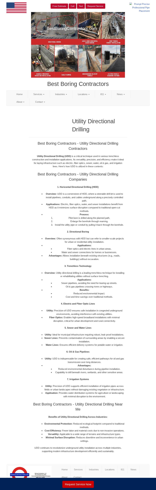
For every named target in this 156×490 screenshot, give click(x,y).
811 (102, 94)
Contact (39, 102)
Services (38, 94)
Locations (83, 94)
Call (72, 6)
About (19, 102)
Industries (60, 94)
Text (81, 6)
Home (19, 94)
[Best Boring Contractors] (30, 475)
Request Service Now (78, 484)
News (120, 94)
